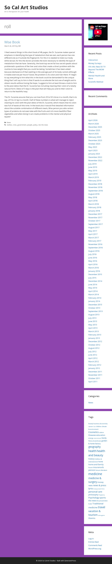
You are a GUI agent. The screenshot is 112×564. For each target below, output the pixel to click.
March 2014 (93, 294)
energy (90, 438)
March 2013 (93, 331)
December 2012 (95, 341)
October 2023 (94, 143)
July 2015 (92, 278)
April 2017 (92, 234)
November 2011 (95, 375)
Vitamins (91, 518)
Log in (91, 538)
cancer (90, 426)
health (92, 451)
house (90, 467)
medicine (95, 474)
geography (94, 446)
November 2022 (95, 160)
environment (97, 438)
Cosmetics (93, 432)
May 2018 (92, 197)
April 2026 (92, 120)
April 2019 (92, 174)
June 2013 (92, 321)
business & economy (101, 424)
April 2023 (92, 150)
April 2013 (92, 328)
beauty (90, 424)
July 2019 (92, 164)
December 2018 (95, 184)
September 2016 (95, 247)
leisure (98, 470)
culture (101, 432)
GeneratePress (70, 560)
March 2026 (93, 123)
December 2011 (95, 371)
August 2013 (93, 314)
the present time (102, 501)
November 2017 (95, 217)
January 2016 (94, 271)
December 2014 (95, 281)
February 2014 (94, 298)
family (104, 438)
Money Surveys (94, 63)
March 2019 (93, 177)
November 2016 (95, 244)
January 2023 (94, 153)
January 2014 (94, 301)
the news (44, 125)
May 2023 (92, 147)
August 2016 (93, 251)
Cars (94, 426)
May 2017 (92, 231)
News (9, 122)
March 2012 (93, 361)
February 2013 (94, 334)
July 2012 (92, 351)
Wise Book (12, 42)
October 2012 (94, 345)
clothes (9, 125)
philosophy (93, 494)
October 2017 (94, 220)
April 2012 (92, 358)
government (21, 125)
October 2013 (94, 308)
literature (104, 470)
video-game (101, 515)
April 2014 (92, 291)
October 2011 (94, 378)
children (99, 426)
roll (39, 125)
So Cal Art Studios (26, 7)
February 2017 (94, 241)
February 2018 (94, 207)
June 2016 (92, 257)
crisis (15, 125)
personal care (95, 491)
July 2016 (92, 254)
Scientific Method (95, 82)
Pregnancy (102, 495)
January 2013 (94, 338)
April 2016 (92, 264)
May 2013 (92, 324)
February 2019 (94, 180)
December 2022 (95, 157)
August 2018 (93, 194)
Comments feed (95, 545)
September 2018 (95, 190)
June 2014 (92, 284)
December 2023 (95, 140)
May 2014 (92, 288)
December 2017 (95, 214)
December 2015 (95, 274)
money (100, 482)
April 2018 (92, 200)
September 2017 (95, 224)
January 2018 (94, 210)
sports (103, 497)
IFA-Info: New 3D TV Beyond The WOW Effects (96, 69)
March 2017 (93, 237)
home (100, 461)
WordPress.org (94, 548)
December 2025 (95, 127)
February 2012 (94, 365)
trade (90, 504)
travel (101, 507)
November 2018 (95, 187)
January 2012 (94, 368)
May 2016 (92, 261)
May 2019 (92, 170)
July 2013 (92, 318)
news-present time (99, 489)
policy (35, 125)
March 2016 (93, 267)
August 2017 (93, 227)
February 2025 (94, 137)
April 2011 (92, 381)
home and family (96, 464)
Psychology (93, 497)
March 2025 (93, 133)
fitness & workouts (94, 441)
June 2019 (92, 167)
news (90, 485)
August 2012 (93, 348)
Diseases (92, 435)
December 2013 (95, 304)
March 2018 (93, 204)
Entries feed (93, 542)
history (91, 459)
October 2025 (94, 130)
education (100, 435)
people (29, 125)
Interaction (93, 60)
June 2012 (92, 355)
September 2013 (95, 311)
